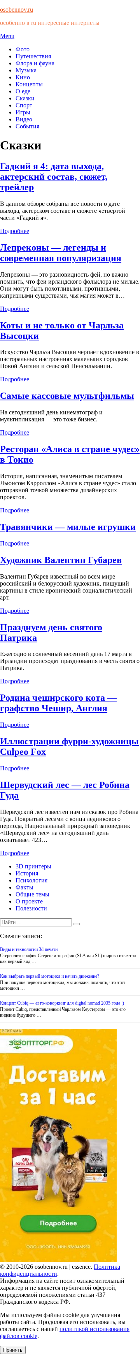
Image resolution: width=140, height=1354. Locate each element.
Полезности (31, 908)
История (27, 873)
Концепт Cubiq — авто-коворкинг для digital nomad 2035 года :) (62, 1003)
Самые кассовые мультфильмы (67, 396)
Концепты (29, 84)
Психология (31, 880)
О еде (23, 91)
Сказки (25, 98)
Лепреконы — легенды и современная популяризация (60, 252)
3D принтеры (33, 866)
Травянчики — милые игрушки (68, 527)
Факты (24, 887)
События (27, 126)
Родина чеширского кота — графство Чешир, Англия (58, 703)
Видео (24, 119)
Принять (13, 1350)
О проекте (29, 901)
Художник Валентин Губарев (61, 560)
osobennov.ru (16, 9)
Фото (23, 49)
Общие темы (32, 894)
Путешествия (33, 56)
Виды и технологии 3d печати (29, 949)
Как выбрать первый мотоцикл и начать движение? (49, 976)
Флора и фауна (35, 63)
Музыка (26, 70)
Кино (23, 77)
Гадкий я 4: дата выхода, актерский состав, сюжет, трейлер (53, 176)
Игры (23, 112)
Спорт (24, 105)
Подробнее (14, 231)
